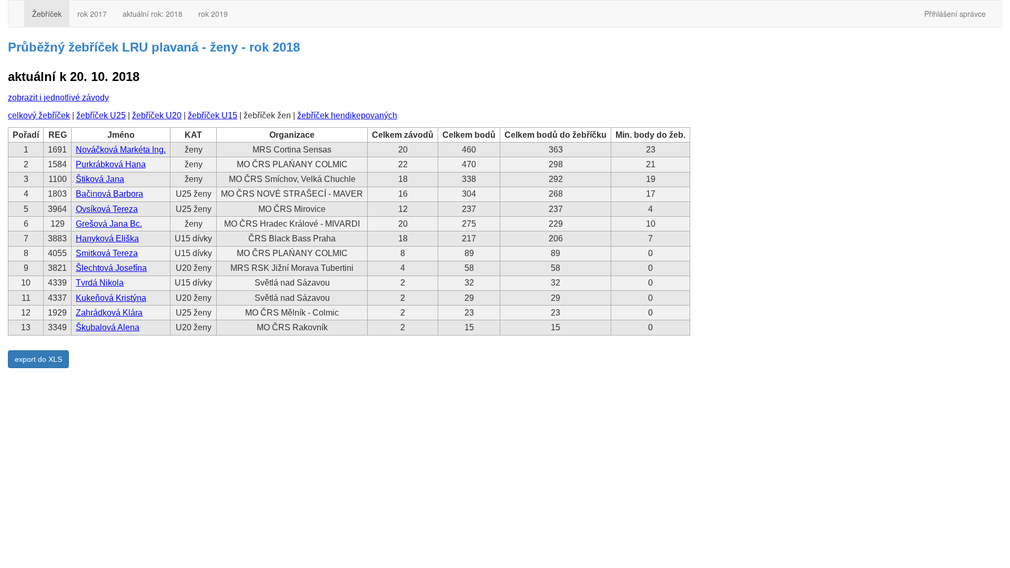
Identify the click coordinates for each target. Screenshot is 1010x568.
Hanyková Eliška (107, 238)
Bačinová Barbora (109, 193)
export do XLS (38, 359)
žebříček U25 (101, 115)
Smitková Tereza (107, 253)
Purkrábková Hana (111, 164)
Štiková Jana (100, 179)
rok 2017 (92, 13)
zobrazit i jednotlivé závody (58, 97)
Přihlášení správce (955, 13)
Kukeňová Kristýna (111, 297)
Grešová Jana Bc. (109, 223)
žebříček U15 (212, 115)
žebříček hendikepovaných (347, 115)
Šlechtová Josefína (111, 267)
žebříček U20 (156, 115)
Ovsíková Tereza (107, 209)
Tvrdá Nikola (100, 282)
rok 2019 (213, 13)
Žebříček (47, 13)
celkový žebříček (39, 115)
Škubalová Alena (107, 327)
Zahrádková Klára (109, 312)
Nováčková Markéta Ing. (121, 149)
